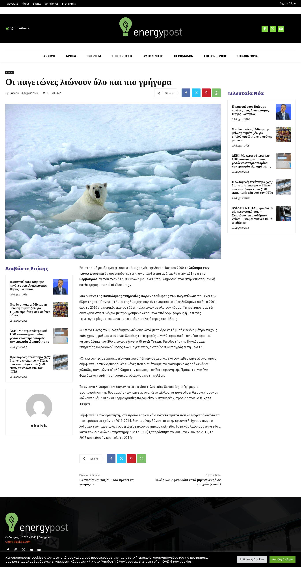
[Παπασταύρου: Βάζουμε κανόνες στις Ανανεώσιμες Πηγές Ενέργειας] (60, 287)
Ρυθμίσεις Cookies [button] (252, 559)
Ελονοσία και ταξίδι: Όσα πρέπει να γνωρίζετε (106, 482)
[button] (290, 28)
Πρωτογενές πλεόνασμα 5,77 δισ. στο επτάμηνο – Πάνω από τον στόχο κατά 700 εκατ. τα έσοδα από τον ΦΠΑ (30, 364)
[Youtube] (281, 29)
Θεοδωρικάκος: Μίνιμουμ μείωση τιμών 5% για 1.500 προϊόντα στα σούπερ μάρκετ (30, 310)
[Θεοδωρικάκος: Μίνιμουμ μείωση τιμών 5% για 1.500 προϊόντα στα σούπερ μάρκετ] (60, 309)
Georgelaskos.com (17, 542)
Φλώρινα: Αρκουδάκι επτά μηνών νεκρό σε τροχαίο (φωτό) (188, 482)
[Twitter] (273, 29)
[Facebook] (265, 29)
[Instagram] (16, 550)
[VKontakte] (31, 550)
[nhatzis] (39, 407)
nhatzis (14, 93)
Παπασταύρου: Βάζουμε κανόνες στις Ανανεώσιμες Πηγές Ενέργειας (28, 285)
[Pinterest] (206, 92)
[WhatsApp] (216, 92)
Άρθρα (9, 72)
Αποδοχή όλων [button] (282, 559)
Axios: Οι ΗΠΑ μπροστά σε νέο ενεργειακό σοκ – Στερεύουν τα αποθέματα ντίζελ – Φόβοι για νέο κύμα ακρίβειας (252, 215)
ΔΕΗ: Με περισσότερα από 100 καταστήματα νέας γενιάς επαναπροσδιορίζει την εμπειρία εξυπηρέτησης (29, 336)
